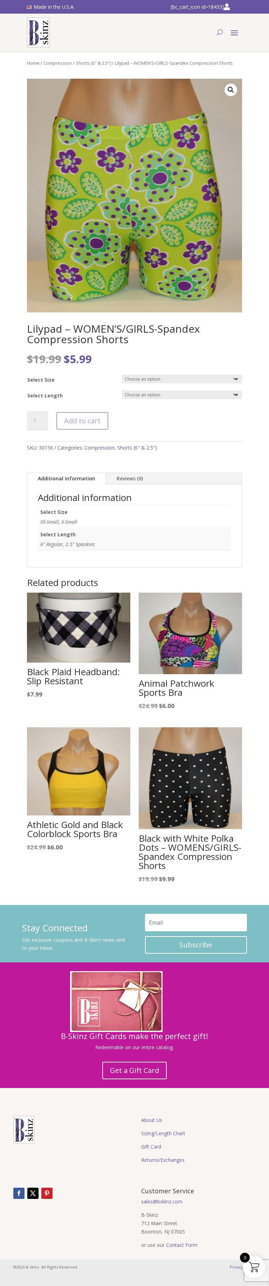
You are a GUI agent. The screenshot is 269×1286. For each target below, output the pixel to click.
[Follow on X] (33, 1193)
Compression (57, 63)
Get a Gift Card (134, 1070)
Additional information (66, 478)
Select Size (41, 379)
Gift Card (151, 1146)
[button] (231, 90)
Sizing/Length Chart (163, 1133)
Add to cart (82, 420)
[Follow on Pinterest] (47, 1193)
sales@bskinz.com (161, 1201)
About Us (151, 1120)
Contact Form (182, 1245)
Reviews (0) (130, 478)
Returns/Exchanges (163, 1160)
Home (33, 63)
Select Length (45, 395)
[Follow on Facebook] (19, 1193)
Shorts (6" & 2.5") (93, 63)
